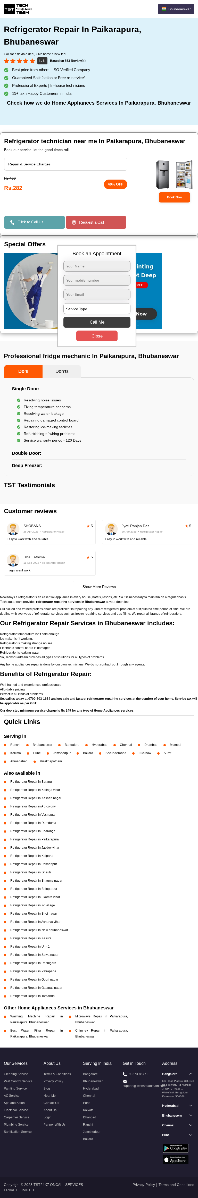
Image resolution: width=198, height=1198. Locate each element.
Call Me (97, 322)
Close (97, 336)
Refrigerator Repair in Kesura (31, 938)
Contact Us (51, 1103)
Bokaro (88, 753)
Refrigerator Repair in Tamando (32, 996)
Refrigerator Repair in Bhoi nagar (33, 913)
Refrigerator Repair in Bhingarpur (33, 889)
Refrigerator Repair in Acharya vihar (35, 922)
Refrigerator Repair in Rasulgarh (33, 963)
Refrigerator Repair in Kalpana (31, 856)
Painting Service (15, 1088)
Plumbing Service (16, 1124)
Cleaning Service (16, 1074)
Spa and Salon (14, 1103)
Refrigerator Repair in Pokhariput (33, 864)
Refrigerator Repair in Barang (31, 781)
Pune (37, 753)
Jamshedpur (62, 753)
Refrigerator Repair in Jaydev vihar (34, 847)
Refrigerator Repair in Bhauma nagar (36, 880)
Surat (167, 753)
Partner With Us (54, 1124)
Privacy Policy (53, 1081)
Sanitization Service (18, 1132)
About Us (50, 1110)
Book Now (174, 197)
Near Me (50, 1096)
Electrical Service (16, 1110)
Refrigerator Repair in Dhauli (30, 872)
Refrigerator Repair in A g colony (33, 806)
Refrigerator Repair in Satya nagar (34, 955)
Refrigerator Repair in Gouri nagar (34, 979)
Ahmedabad (19, 761)
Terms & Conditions (57, 1074)
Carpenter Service (16, 1117)
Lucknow (145, 753)
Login (48, 1117)
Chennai (126, 745)
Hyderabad (100, 745)
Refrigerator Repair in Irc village (32, 905)
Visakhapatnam (51, 761)
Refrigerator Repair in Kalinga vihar (35, 790)
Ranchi (15, 745)
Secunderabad (115, 753)
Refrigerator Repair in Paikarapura (34, 839)
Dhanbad (151, 745)
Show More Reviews (99, 587)
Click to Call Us (31, 222)
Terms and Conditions (176, 1185)
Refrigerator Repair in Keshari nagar (35, 798)
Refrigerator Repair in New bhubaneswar (39, 930)
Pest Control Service (18, 1081)
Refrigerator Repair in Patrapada (33, 971)
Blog (47, 1088)
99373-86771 (138, 1074)
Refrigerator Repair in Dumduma (33, 823)
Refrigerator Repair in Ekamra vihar (35, 897)
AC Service (12, 1096)
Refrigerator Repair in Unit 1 (30, 946)
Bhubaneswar (42, 745)
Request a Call (91, 222)
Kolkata (15, 753)
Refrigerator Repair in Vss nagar (33, 814)
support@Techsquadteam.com (144, 1086)
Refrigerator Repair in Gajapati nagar (36, 988)
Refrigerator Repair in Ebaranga (32, 831)
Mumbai (175, 745)
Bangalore (72, 745)
